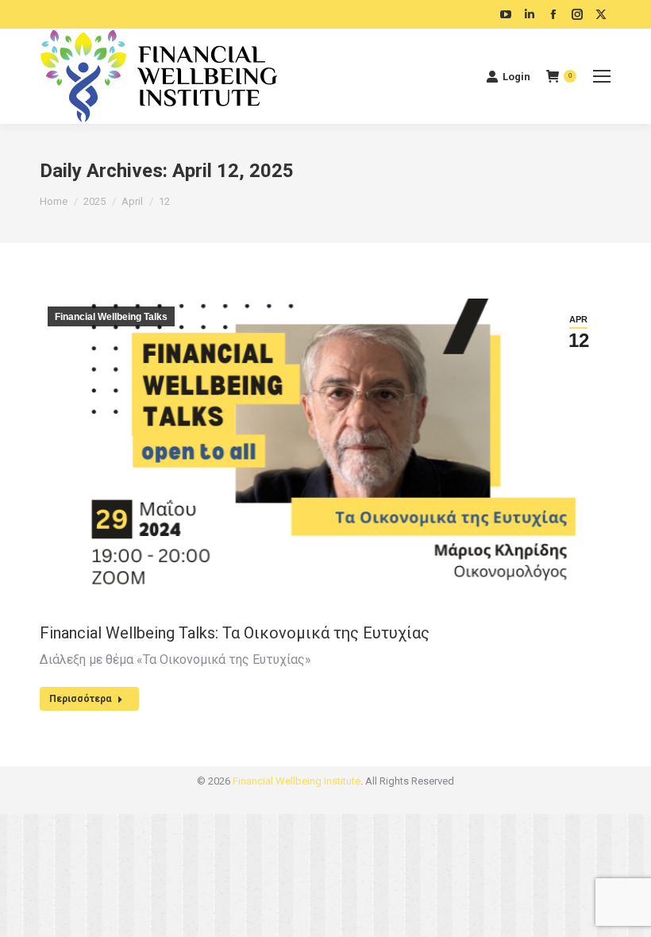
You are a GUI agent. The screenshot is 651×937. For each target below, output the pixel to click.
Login (516, 77)
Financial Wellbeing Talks (111, 316)
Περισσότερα (80, 698)
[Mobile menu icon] (601, 76)
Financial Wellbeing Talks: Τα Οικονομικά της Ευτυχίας (235, 632)
